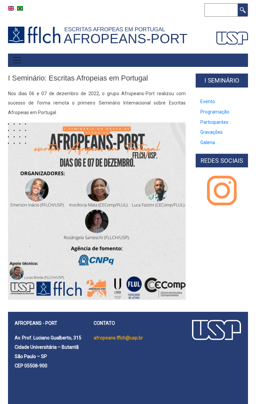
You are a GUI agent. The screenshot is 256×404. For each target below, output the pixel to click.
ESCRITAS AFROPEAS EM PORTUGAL (116, 29)
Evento (207, 101)
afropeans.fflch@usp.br (118, 337)
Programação (214, 111)
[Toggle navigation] (17, 60)
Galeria (207, 142)
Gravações (211, 132)
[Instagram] (222, 190)
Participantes (214, 122)
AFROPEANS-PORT (125, 38)
